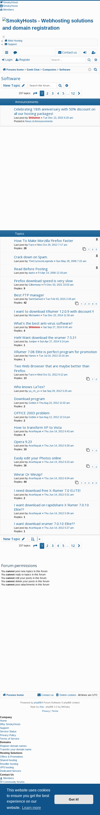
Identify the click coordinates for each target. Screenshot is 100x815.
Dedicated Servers (10, 770)
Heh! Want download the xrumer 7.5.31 (45, 337)
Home (3, 720)
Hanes (32, 355)
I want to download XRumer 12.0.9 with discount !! (54, 311)
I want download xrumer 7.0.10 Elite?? (44, 523)
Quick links (7, 53)
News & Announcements (39, 121)
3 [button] (52, 93)
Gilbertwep (35, 284)
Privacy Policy (8, 735)
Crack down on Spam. (31, 257)
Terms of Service (9, 738)
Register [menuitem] (94, 53)
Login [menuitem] (85, 53)
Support (12, 44)
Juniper (33, 341)
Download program (29, 398)
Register (24, 59)
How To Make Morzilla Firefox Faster (43, 240)
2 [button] (47, 93)
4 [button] (58, 93)
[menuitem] (67, 52)
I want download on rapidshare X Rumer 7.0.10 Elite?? (51, 507)
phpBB (37, 702)
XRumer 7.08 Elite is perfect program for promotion (55, 351)
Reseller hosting (9, 763)
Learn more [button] (31, 808)
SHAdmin (34, 117)
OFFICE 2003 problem (32, 413)
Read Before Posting (31, 268)
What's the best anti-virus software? (43, 323)
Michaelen (34, 315)
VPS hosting (7, 767)
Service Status (8, 731)
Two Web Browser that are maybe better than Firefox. (51, 368)
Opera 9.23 (23, 441)
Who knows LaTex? (29, 386)
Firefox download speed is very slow (43, 280)
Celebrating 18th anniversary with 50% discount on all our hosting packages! (54, 111)
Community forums (14, 781)
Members (8, 778)
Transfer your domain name (15, 749)
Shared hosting (8, 760)
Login (9, 59)
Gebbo (32, 402)
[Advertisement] (50, 179)
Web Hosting (14, 40)
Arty (42, 706)
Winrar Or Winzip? (28, 474)
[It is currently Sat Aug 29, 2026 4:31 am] (89, 69)
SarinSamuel (36, 299)
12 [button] (73, 93)
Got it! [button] (74, 799)
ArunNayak (35, 431)
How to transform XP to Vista (38, 427)
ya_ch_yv (34, 391)
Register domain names (13, 745)
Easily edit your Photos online (37, 458)
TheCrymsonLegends (41, 261)
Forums (16, 53)
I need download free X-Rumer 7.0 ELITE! (47, 490)
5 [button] (63, 93)
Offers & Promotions (11, 756)
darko (32, 272)
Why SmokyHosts (10, 724)
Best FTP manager (29, 295)
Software (10, 78)
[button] (35, 93)
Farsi (31, 244)
